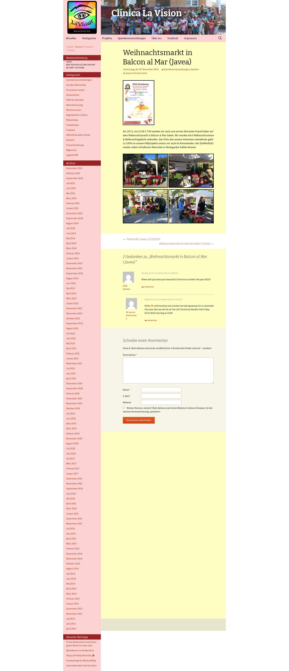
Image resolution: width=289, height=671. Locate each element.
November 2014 (74, 558)
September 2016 (74, 488)
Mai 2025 (70, 193)
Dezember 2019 (74, 398)
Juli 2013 (70, 618)
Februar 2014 (72, 598)
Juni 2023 (71, 283)
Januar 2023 (72, 303)
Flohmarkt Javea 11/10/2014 (141, 239)
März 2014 (71, 593)
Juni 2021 (71, 373)
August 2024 (72, 223)
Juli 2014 (70, 573)
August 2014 (72, 568)
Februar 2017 (72, 468)
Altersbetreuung (74, 105)
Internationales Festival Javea (81, 665)
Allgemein (71, 150)
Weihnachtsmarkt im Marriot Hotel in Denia (186, 243)
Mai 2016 (70, 498)
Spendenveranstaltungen (132, 38)
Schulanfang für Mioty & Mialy (81, 660)
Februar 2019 (72, 433)
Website (127, 402)
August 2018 (72, 443)
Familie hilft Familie (76, 85)
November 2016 (74, 483)
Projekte (107, 38)
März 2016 (71, 508)
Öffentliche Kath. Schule (78, 135)
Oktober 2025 (73, 173)
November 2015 (74, 523)
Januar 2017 (72, 473)
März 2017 (71, 463)
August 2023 (72, 278)
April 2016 (71, 503)
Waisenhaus (72, 119)
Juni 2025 (71, 188)
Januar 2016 (72, 513)
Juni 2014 (71, 578)
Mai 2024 (70, 238)
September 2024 (74, 218)
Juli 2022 (70, 333)
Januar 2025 (72, 208)
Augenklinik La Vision (77, 114)
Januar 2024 (72, 258)
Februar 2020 (72, 393)
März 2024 (71, 248)
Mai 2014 (70, 583)
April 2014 (71, 588)
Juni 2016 (71, 493)
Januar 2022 (72, 358)
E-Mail (127, 396)
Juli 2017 (70, 458)
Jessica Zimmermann (136, 73)
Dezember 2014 (74, 553)
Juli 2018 (70, 448)
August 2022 (72, 328)
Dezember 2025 (74, 168)
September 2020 (74, 388)
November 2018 (74, 438)
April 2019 (71, 423)
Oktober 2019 (73, 408)
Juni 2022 (71, 338)
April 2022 (71, 348)
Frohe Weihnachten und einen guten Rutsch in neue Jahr (81, 644)
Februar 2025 (72, 203)
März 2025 (71, 198)
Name (127, 389)
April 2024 (71, 243)
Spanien (195, 69)
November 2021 (74, 363)
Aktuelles (71, 38)
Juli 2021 (70, 368)
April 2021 (71, 378)
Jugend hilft (72, 155)
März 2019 (71, 428)
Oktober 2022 (73, 318)
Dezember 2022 (74, 308)
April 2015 (71, 538)
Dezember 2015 (74, 518)
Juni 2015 (71, 533)
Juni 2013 (71, 623)
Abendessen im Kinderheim (80, 650)
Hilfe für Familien (75, 99)
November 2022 (74, 313)
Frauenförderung (75, 145)
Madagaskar (89, 38)
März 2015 (71, 543)
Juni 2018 (71, 453)
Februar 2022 (72, 353)
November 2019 (74, 403)
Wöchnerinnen (73, 110)
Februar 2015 (72, 548)
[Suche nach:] (220, 38)
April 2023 (71, 293)
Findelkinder (72, 125)
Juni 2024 (71, 233)
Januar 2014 (72, 603)
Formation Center (75, 90)
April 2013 (71, 628)
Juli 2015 (70, 528)
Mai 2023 (70, 288)
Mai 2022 (70, 343)
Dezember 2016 (74, 478)
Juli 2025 (70, 183)
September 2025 (74, 178)
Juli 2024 (70, 228)
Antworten (149, 286)
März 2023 (71, 298)
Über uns (157, 38)
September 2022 (74, 323)
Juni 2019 (71, 418)
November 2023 (74, 268)
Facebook (172, 38)
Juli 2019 (70, 413)
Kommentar (130, 354)
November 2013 (74, 613)
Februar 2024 (72, 253)
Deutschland (72, 94)
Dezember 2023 (74, 263)
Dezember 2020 (74, 383)
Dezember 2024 (74, 213)
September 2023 (74, 273)
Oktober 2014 (73, 563)
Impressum (190, 38)
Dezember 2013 (74, 608)
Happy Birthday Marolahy (79, 655)
